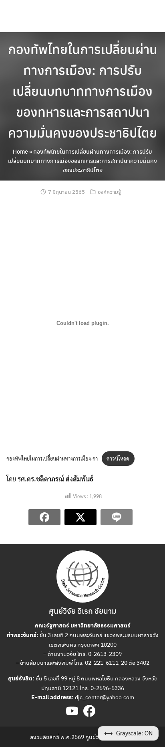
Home (20, 151)
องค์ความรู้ (109, 191)
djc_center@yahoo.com (104, 697)
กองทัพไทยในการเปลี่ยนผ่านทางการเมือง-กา (52, 458)
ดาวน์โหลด (118, 458)
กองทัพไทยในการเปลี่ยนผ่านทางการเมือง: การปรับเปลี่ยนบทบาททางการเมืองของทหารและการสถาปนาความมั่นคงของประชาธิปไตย (82, 91)
